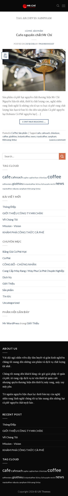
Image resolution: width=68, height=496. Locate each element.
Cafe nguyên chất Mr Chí (34, 35)
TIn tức (6, 296)
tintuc (14, 139)
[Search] (58, 5)
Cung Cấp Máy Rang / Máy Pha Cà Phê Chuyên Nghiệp (33, 270)
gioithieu (13, 136)
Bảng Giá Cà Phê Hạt (14, 251)
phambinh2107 (46, 44)
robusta (15, 189)
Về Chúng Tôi (10, 219)
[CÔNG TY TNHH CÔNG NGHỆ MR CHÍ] (29, 6)
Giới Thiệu (8, 283)
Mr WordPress (10, 323)
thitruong (6, 139)
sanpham (52, 136)
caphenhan (33, 178)
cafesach (46, 133)
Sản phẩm (38, 31)
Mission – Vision (11, 225)
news (33, 136)
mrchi (52, 184)
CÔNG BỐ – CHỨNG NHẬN (19, 264)
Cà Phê (28, 31)
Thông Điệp (9, 206)
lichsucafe (45, 184)
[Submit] (62, 156)
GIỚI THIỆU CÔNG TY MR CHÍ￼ (22, 213)
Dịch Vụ (7, 277)
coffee (5, 136)
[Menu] (64, 6)
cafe (39, 133)
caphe (25, 178)
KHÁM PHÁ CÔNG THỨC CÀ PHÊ (23, 232)
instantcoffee (24, 136)
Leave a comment (57, 139)
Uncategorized (10, 302)
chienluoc (55, 133)
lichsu (38, 184)
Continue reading (34, 121)
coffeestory (7, 184)
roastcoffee (41, 136)
